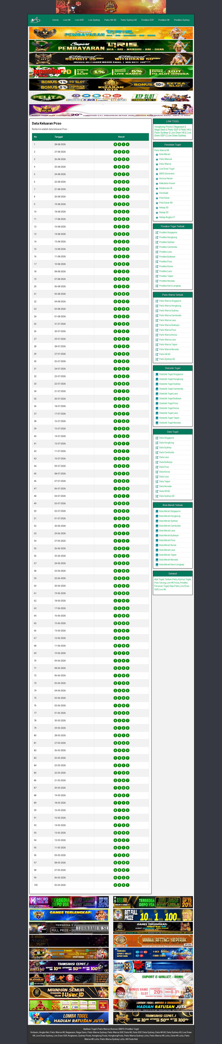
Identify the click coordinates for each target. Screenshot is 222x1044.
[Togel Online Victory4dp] (69, 915)
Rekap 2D (163, 212)
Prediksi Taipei (166, 276)
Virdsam (34, 1032)
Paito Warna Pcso (167, 330)
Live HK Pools (173, 582)
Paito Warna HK (161, 150)
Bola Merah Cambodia (169, 525)
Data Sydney (165, 447)
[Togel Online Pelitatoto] (111, 97)
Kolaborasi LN (165, 188)
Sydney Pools (84, 1035)
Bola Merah (164, 154)
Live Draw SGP (60, 1035)
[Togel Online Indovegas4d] (153, 1018)
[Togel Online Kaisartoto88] (69, 1005)
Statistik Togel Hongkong (171, 379)
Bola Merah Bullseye (169, 535)
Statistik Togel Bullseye (170, 398)
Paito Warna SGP (115, 1032)
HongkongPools (115, 1035)
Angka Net (44, 1032)
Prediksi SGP (147, 20)
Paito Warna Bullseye (169, 325)
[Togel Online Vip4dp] (153, 928)
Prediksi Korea (166, 266)
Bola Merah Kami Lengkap (171, 564)
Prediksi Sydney (182, 20)
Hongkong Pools (163, 126)
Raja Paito (174, 586)
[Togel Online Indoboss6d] (153, 902)
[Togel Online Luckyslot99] (153, 915)
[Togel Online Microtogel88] (69, 902)
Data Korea (164, 472)
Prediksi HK (164, 20)
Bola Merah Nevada (168, 559)
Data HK (128, 1032)
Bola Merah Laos (167, 530)
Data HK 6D (164, 491)
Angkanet (72, 1035)
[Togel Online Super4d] (111, 59)
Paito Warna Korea (168, 335)
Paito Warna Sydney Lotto (136, 1035)
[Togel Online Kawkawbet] (69, 928)
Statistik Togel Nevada (170, 422)
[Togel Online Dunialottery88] (153, 941)
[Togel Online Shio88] (153, 1005)
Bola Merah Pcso (167, 540)
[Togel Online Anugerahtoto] (153, 954)
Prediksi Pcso (165, 261)
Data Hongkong (166, 442)
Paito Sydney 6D (129, 20)
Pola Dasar (164, 198)
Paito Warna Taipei (168, 344)
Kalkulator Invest (167, 183)
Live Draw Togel (166, 169)
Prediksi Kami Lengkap (170, 286)
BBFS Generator (167, 173)
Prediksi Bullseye (167, 256)
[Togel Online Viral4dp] (111, 110)
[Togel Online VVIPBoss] (111, 33)
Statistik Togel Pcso (168, 403)
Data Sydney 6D (166, 496)
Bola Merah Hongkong (169, 516)
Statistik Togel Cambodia (171, 389)
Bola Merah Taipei (167, 555)
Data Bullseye (165, 462)
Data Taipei (164, 481)
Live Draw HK (177, 132)
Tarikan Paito (171, 579)
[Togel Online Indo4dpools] (69, 1018)
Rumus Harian (166, 178)
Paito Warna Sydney (169, 310)
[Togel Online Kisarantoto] (111, 84)
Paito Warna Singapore (170, 301)
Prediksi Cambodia (168, 247)
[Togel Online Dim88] (111, 46)
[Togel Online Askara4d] (69, 954)
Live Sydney (94, 20)
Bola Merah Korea (167, 545)
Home (56, 20)
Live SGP (79, 20)
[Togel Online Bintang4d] (69, 967)
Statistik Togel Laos (168, 393)
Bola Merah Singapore (169, 511)
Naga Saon (160, 129)
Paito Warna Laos (167, 320)
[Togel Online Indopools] (153, 992)
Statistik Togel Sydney (169, 384)
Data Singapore (166, 438)
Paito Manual (165, 159)
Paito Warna (165, 164)
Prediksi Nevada (167, 281)
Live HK (67, 20)
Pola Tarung (160, 582)
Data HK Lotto (177, 1035)
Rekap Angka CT (167, 217)
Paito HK (185, 129)
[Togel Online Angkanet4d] (153, 979)
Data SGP (137, 1032)
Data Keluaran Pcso (46, 123)
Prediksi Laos (165, 252)
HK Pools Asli (131, 1039)
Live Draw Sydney (176, 135)
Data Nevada (165, 486)
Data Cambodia (166, 452)
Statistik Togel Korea (169, 408)
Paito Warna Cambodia (170, 315)
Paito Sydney (161, 132)
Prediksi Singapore (168, 232)
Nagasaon (179, 126)
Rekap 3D (163, 207)
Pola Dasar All (165, 202)
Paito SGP (173, 129)
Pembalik (163, 193)
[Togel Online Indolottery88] (153, 967)
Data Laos (164, 457)
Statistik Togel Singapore (171, 374)
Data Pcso (164, 467)
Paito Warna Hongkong (170, 306)
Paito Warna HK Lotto (160, 1035)
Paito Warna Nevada (169, 349)
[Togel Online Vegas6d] (69, 941)
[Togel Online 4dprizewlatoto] (69, 992)
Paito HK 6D (110, 20)
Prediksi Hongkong (168, 237)
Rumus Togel (184, 579)
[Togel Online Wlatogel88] (69, 979)
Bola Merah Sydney (168, 521)
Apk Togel (159, 579)
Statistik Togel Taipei (169, 418)
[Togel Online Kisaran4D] (111, 72)
